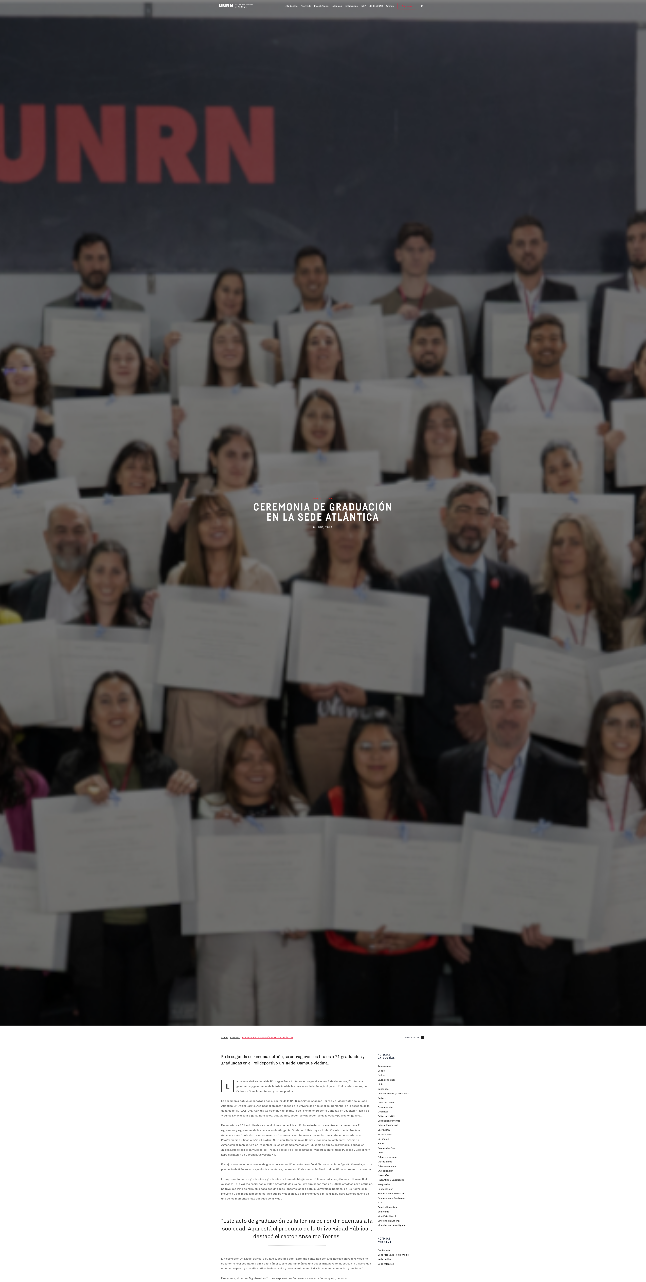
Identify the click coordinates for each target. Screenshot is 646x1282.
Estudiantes (291, 6)
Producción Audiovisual (391, 1193)
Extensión (337, 6)
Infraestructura (387, 1157)
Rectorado (384, 1250)
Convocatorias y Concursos (393, 1093)
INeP (380, 1152)
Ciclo (380, 1084)
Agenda (390, 6)
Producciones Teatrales (391, 1198)
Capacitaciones (387, 1079)
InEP (363, 6)
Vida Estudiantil (387, 1216)
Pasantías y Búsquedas (391, 1179)
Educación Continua (389, 1120)
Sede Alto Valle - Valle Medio (393, 1254)
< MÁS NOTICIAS (412, 1038)
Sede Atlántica (386, 1263)
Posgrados (384, 1184)
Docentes (383, 1111)
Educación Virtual (388, 1125)
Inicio (224, 1037)
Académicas (384, 1066)
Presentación (385, 1189)
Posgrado (306, 6)
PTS (380, 1202)
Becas (381, 1070)
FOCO (381, 1143)
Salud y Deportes (387, 1207)
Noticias (235, 1037)
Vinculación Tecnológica (391, 1225)
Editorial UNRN (386, 1116)
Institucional (351, 6)
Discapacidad (385, 1107)
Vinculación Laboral (389, 1220)
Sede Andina (384, 1259)
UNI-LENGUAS (376, 6)
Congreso (383, 1089)
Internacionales (387, 1166)
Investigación (321, 6)
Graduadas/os (386, 1148)
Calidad (382, 1075)
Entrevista (384, 1129)
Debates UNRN (386, 1102)
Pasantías (383, 1175)
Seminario (383, 1211)
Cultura (382, 1098)
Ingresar (407, 6)
